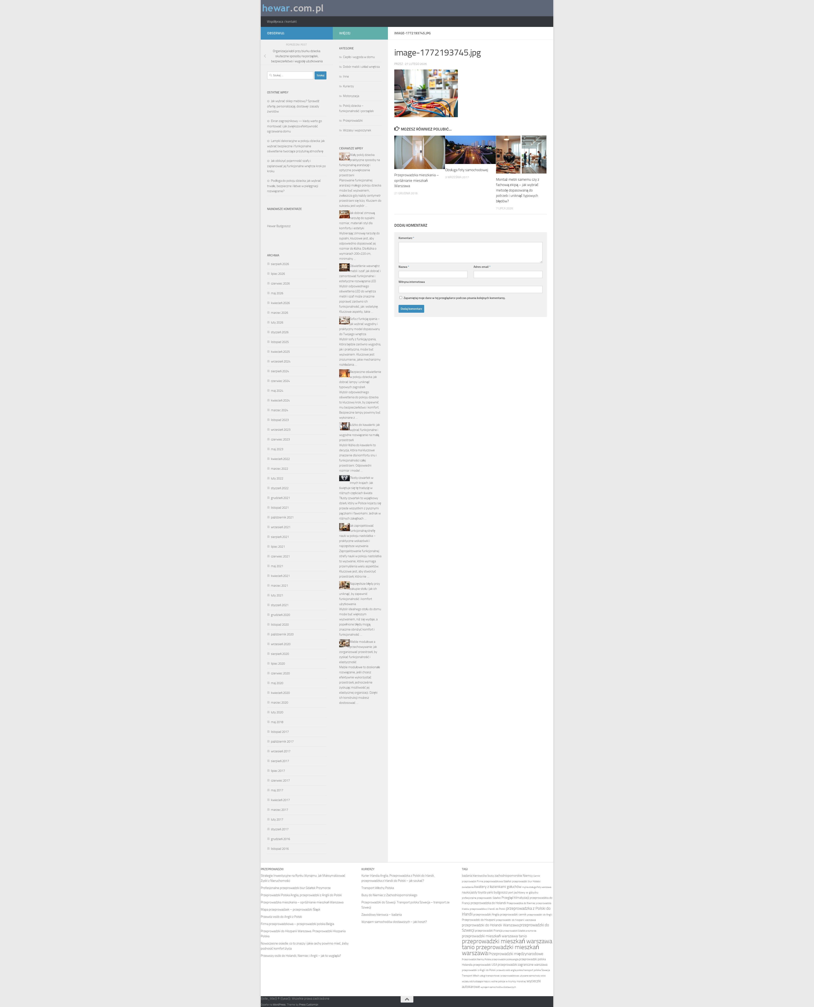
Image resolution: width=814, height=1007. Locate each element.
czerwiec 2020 (280, 673)
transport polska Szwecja (536, 970)
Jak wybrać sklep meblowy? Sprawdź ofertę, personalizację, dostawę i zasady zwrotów (293, 106)
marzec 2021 (279, 586)
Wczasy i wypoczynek (357, 130)
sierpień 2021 (280, 537)
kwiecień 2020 (280, 693)
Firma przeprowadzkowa (490, 881)
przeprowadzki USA (485, 965)
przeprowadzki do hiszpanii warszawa (516, 919)
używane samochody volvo (533, 975)
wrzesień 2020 (280, 644)
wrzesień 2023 (280, 430)
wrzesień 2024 (280, 361)
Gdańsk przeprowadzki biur (517, 881)
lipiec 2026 (278, 274)
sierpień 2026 (280, 264)
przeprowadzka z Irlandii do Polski (488, 908)
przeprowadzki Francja (489, 930)
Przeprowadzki (353, 120)
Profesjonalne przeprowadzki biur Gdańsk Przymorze (296, 888)
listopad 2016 (280, 849)
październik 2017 (282, 741)
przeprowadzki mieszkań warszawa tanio (494, 936)
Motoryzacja (351, 96)
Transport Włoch (470, 975)
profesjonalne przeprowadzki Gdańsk (481, 897)
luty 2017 (277, 819)
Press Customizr (308, 1004)
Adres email (482, 267)
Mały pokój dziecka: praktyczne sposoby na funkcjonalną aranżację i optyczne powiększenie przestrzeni (359, 165)
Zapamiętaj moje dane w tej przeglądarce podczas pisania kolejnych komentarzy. (454, 298)
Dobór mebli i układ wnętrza (361, 67)
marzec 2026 (279, 313)
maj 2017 (277, 790)
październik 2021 (282, 517)
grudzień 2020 (280, 615)
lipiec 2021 (278, 547)
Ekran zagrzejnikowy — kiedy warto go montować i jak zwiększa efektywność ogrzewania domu (294, 126)
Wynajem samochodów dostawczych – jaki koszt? (394, 922)
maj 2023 (277, 449)
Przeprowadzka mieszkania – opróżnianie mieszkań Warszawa (416, 180)
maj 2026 (277, 293)
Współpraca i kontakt (282, 21)
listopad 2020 (280, 624)
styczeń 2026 (280, 332)
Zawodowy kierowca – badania (381, 915)
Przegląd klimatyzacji (515, 898)
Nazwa (404, 267)
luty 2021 (277, 595)
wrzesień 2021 (280, 527)
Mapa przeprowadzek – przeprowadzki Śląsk (290, 909)
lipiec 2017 (278, 771)
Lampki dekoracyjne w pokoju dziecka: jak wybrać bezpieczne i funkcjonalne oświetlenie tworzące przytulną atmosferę (296, 146)
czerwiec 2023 (280, 439)
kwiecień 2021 (280, 576)
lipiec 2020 (278, 663)
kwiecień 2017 (280, 800)
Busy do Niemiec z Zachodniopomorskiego (389, 895)
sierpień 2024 (280, 371)
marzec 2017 (279, 810)
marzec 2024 (279, 410)
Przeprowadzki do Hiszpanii (478, 920)
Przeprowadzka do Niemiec (521, 903)
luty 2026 (277, 322)
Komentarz (406, 238)
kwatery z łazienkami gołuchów (497, 887)
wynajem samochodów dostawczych (498, 987)
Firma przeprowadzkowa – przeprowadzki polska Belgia (297, 924)
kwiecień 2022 (280, 459)
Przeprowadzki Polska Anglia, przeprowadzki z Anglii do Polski (301, 895)
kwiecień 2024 (280, 400)
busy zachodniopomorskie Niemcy (510, 876)
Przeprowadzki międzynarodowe (515, 953)
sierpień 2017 (280, 761)
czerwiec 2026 (280, 283)
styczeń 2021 (280, 605)
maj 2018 (277, 722)
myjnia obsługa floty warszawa (536, 887)
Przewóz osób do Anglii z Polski (281, 917)
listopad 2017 (280, 732)
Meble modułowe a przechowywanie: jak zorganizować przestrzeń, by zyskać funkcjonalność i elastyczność (358, 652)
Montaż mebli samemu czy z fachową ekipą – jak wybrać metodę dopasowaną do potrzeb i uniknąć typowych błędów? (517, 190)
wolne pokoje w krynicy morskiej (508, 981)
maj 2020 (277, 683)
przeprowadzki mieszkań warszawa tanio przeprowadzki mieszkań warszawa (507, 947)
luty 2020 (277, 712)
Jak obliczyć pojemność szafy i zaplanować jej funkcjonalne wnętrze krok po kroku (296, 166)
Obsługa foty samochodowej (466, 170)
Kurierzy (348, 86)
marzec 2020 (279, 702)
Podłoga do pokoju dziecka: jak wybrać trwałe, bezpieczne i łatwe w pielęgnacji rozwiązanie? (294, 186)
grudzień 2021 (280, 498)
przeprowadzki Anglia (486, 914)
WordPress (279, 1004)
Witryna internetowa (412, 282)
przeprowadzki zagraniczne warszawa (522, 965)
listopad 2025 (280, 342)
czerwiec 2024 (280, 381)
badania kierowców (474, 876)
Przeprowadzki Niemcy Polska (476, 959)
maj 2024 (277, 391)
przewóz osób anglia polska (509, 970)
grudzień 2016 (280, 839)
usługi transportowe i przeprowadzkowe (499, 975)
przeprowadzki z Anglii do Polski (479, 970)
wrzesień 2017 (280, 751)
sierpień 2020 (280, 654)
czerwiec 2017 (280, 780)
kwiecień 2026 (280, 303)
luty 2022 (277, 478)
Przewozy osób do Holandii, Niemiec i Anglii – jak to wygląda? (301, 956)
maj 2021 (277, 566)
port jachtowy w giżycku (523, 892)
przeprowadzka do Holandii (488, 903)
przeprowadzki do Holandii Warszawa (490, 925)
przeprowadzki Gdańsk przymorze (519, 930)
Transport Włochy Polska (377, 888)
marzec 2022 (279, 469)
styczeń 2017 (280, 829)
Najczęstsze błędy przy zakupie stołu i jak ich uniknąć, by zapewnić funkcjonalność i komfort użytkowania (359, 594)
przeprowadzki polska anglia (505, 959)
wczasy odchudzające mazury (476, 981)
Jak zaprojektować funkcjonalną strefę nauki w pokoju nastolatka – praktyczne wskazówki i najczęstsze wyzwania (357, 536)
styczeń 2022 (280, 488)
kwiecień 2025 (280, 352)
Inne (346, 76)
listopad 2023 (280, 420)
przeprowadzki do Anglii (539, 914)
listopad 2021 (280, 508)
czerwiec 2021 (280, 556)
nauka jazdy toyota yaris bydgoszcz (485, 892)
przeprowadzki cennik (513, 914)
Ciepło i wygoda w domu (359, 57)
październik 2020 (282, 634)
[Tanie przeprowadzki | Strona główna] (293, 8)
